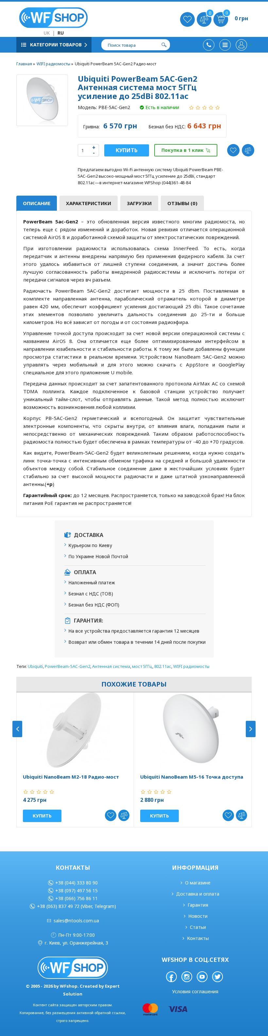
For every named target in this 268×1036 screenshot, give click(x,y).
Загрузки (139, 203)
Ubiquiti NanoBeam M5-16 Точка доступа (191, 777)
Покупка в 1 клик (182, 150)
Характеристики (88, 203)
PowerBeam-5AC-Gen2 (67, 666)
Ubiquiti (35, 666)
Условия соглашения (195, 991)
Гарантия (198, 905)
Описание (36, 203)
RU (61, 33)
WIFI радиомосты (191, 666)
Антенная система (111, 666)
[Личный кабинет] (244, 45)
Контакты (198, 938)
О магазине (197, 883)
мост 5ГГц (142, 666)
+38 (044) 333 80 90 (76, 883)
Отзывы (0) (182, 203)
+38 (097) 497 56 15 (76, 890)
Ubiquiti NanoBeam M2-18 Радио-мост (71, 777)
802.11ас (162, 666)
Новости (198, 916)
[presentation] (17, 729)
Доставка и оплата (197, 894)
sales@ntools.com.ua (76, 920)
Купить (127, 150)
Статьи (198, 927)
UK (47, 33)
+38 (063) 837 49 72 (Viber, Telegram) (76, 906)
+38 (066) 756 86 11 (76, 898)
